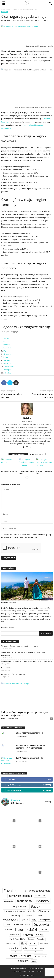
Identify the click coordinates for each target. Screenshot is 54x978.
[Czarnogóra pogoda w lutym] (44, 464)
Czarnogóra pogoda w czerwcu (11, 395)
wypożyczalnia (16, 952)
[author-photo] (27, 409)
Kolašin (8, 929)
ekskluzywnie (10, 919)
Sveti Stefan (11, 943)
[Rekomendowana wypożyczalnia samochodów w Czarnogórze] (7, 749)
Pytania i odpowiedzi (19, 971)
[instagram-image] (14, 820)
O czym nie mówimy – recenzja (13, 674)
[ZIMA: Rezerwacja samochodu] (7, 736)
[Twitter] (10, 382)
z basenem (40, 956)
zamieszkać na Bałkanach (33, 952)
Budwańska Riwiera (14, 911)
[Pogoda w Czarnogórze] (9, 464)
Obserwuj (47, 785)
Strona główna (5, 9)
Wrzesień (7, 363)
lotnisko (44, 929)
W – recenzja (6, 668)
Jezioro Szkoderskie (21, 924)
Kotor (19, 929)
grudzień (25, 920)
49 (51, 719)
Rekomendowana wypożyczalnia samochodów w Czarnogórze (30, 746)
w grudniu (14, 948)
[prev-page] (25, 477)
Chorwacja (44, 911)
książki (32, 929)
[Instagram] (27, 447)
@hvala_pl (15, 800)
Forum (31, 971)
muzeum (14, 934)
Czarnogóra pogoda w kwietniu (42, 395)
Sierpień (6, 360)
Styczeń (6, 338)
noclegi (39, 935)
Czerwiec (7, 354)
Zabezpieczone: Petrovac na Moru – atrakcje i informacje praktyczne (23, 653)
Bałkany (42, 901)
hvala (3, 719)
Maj (4, 351)
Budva (35, 906)
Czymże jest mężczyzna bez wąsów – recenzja (19, 646)
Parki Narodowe (17, 939)
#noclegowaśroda (39, 890)
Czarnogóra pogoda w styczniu (26, 472)
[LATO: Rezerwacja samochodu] (7, 761)
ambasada (8, 901)
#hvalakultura (15, 891)
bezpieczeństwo (20, 906)
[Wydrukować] (16, 382)
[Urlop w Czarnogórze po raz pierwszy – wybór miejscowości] (27, 696)
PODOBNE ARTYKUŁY (18, 454)
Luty (5, 341)
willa (25, 948)
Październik (9, 367)
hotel (7, 924)
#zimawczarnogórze (20, 895)
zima (34, 961)
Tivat (24, 943)
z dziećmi (23, 960)
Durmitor (40, 915)
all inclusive (40, 896)
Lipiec (5, 357)
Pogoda (15, 9)
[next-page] (28, 477)
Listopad (7, 370)
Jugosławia (41, 924)
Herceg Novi (44, 920)
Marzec (6, 345)
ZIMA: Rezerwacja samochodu (29, 733)
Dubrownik (28, 915)
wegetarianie (44, 943)
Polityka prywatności (36, 968)
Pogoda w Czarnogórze (9, 471)
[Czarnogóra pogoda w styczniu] (27, 464)
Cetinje (31, 911)
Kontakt (39, 971)
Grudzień (8, 373)
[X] (30, 447)
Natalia (8, 21)
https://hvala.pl (27, 421)
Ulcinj (33, 943)
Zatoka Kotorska (19, 956)
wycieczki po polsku (37, 948)
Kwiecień (7, 348)
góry (34, 920)
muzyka (28, 934)
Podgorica (40, 939)
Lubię (49, 779)
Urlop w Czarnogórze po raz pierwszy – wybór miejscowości (24, 713)
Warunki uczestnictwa (18, 968)
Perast (31, 939)
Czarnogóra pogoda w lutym (44, 472)
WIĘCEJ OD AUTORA (36, 454)
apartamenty (24, 900)
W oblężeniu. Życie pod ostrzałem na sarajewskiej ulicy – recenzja (26, 661)
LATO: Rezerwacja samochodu (29, 758)
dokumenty (15, 915)
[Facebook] (4, 382)
